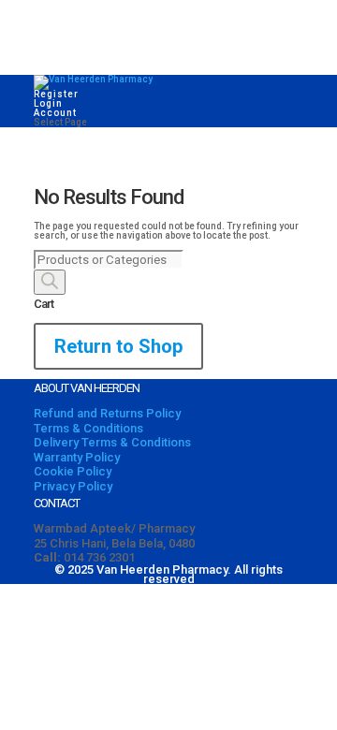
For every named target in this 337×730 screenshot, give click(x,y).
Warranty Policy (77, 457)
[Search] (50, 282)
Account (55, 113)
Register (56, 94)
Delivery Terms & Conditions (112, 442)
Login (48, 103)
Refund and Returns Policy (107, 413)
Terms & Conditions (88, 428)
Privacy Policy (73, 486)
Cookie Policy (72, 471)
